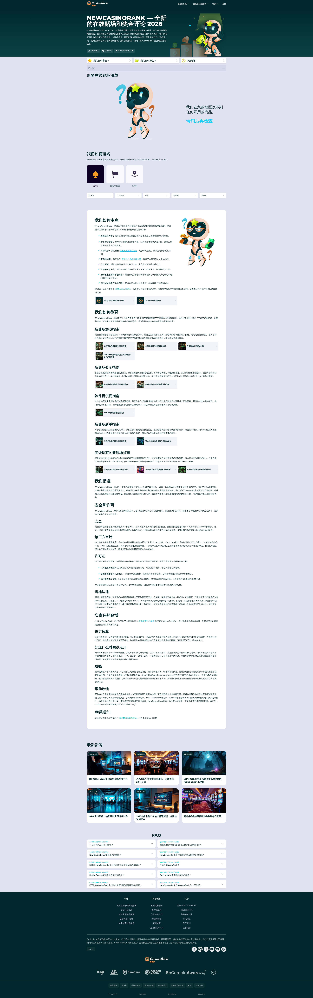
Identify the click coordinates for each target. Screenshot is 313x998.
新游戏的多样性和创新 (131, 259)
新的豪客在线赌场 (126, 914)
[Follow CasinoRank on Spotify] (217, 949)
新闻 (224, 4)
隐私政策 (142, 994)
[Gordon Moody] (153, 972)
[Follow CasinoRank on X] (206, 949)
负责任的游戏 (157, 914)
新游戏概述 (157, 910)
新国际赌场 (157, 918)
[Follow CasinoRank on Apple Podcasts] (223, 949)
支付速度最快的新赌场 (126, 905)
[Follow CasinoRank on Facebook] (194, 949)
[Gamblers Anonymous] (114, 972)
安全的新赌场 (126, 910)
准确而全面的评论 (123, 289)
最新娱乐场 (182, 4)
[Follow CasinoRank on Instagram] (200, 949)
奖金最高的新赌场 (126, 923)
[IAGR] (101, 972)
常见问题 (187, 918)
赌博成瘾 (157, 923)
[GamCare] (131, 972)
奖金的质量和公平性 (128, 250)
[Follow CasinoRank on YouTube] (211, 949)
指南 (214, 4)
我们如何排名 (187, 914)
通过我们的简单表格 (128, 718)
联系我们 (187, 927)
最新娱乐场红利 (199, 4)
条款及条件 (172, 994)
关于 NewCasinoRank (186, 905)
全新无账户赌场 (126, 918)
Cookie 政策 (112, 994)
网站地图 (201, 994)
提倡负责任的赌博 (146, 621)
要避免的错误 (157, 905)
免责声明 (187, 923)
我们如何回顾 (187, 910)
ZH (89, 949)
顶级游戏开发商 (156, 927)
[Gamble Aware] (186, 972)
